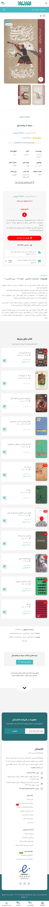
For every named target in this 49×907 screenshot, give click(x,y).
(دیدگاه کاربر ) (27, 138)
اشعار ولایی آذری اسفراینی (20, 421)
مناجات (11, 637)
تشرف (28, 490)
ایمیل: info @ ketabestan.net (29, 788)
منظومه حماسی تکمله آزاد (20, 398)
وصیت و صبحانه (24, 535)
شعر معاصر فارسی (15, 633)
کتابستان (30, 795)
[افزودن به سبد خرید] (4, 361)
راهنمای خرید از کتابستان (24, 859)
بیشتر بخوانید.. (35, 767)
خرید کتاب (29, 799)
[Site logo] (24, 3)
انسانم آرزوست (25, 352)
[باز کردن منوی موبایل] (46, 3)
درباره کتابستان (28, 818)
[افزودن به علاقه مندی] (44, 16)
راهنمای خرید (28, 851)
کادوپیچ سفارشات (26, 855)
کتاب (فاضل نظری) (23, 581)
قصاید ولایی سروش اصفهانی (19, 444)
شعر (24, 637)
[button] (42, 51)
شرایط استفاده (29, 833)
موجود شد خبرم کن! (24, 238)
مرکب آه (27, 467)
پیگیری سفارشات (28, 837)
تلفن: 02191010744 (33, 773)
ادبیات (33, 633)
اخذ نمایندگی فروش (26, 811)
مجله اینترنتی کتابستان (25, 803)
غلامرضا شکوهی (24, 117)
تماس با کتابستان (27, 815)
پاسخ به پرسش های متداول (24, 845)
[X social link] (24, 883)
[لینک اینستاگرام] (20, 883)
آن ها (28, 604)
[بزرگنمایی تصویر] (40, 79)
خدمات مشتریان (28, 830)
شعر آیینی (38, 166)
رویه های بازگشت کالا (27, 841)
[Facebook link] (28, 883)
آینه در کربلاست (24, 375)
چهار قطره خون (25, 558)
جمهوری (26, 154)
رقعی (15, 154)
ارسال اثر (30, 822)
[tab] (43, 278)
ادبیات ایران (30, 637)
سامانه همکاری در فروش (24, 806)
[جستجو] (4, 9)
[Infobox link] (24, 721)
